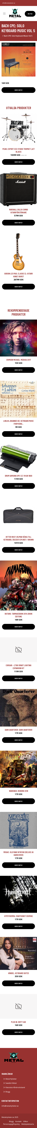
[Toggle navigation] (4, 14)
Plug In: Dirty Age (18, 1022)
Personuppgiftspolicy (11, 1124)
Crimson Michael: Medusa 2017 (18, 359)
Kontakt (18, 1121)
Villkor (25, 1121)
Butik (30, 14)
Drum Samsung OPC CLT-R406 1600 (18, 475)
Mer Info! (18, 90)
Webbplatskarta (27, 1124)
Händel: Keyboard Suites (18, 973)
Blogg (7, 1092)
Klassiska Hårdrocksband (15, 1087)
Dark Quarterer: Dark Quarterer (18, 729)
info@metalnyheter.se (8, 3)
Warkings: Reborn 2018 (18, 791)
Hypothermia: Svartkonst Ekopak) (18, 916)
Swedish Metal (11, 1083)
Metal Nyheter (11, 1079)
